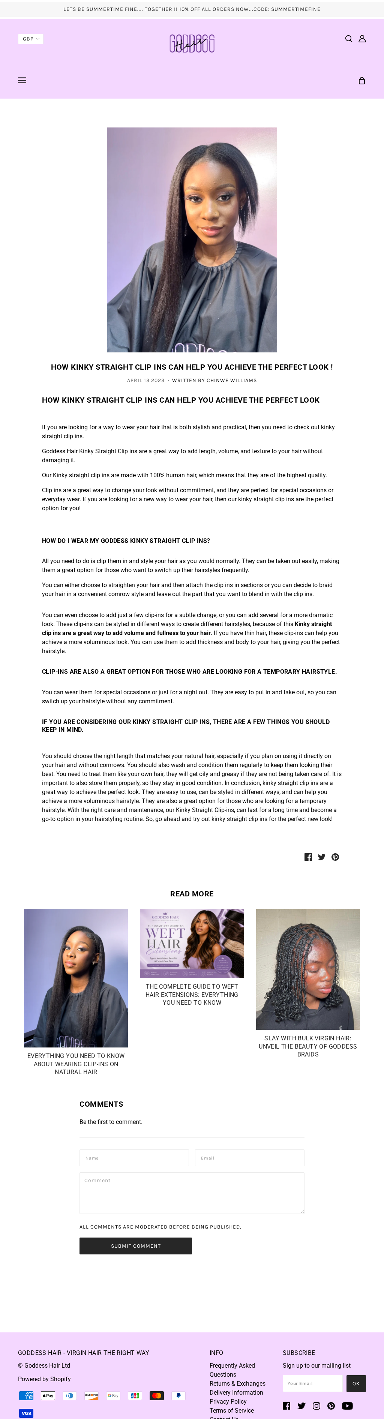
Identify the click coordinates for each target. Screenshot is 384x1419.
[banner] (192, 42)
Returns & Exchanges (238, 1383)
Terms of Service (232, 1410)
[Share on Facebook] (308, 856)
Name (93, 1157)
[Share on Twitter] (321, 856)
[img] (349, 38)
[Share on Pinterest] (335, 856)
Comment (99, 1180)
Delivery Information (236, 1392)
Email (209, 1157)
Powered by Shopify (44, 1379)
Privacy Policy (228, 1401)
